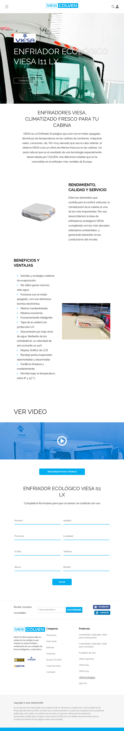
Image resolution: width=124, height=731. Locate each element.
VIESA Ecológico (87, 677)
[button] (113, 6)
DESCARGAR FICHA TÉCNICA (62, 471)
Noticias (50, 647)
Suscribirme (74, 610)
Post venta (51, 641)
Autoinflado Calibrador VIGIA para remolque (93, 645)
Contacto (23, 80)
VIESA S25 (84, 671)
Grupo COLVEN (54, 660)
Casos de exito (53, 666)
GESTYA (83, 683)
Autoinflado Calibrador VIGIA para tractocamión (93, 636)
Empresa (50, 653)
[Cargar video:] (62, 440)
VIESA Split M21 (86, 659)
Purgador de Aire (87, 653)
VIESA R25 (84, 665)
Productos (51, 635)
